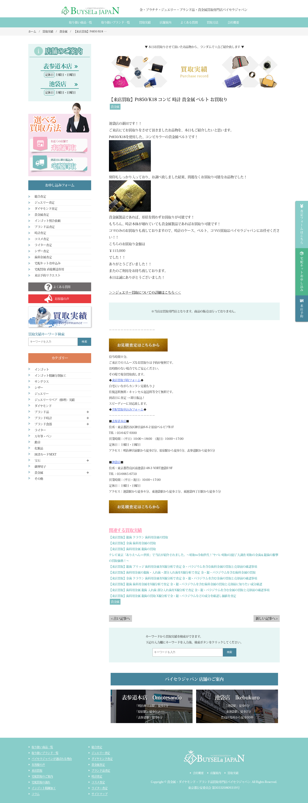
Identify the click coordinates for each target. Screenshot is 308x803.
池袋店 (116, 462)
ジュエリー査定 (44, 202)
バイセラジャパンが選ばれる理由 (52, 758)
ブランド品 (42, 411)
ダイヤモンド (43, 405)
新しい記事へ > (267, 618)
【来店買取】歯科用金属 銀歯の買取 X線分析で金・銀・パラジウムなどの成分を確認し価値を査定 (172, 595)
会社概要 (233, 22)
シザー (39, 387)
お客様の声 (38, 764)
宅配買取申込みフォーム (128, 409)
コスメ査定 (42, 238)
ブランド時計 (43, 418)
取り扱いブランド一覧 (115, 22)
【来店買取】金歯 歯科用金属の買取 (132, 543)
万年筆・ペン (43, 436)
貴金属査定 (42, 214)
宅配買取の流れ (41, 782)
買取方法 (212, 22)
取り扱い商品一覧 (80, 22)
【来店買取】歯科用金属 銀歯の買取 (132, 549)
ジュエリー (42, 393)
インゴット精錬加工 (44, 788)
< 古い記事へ (120, 618)
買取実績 (145, 22)
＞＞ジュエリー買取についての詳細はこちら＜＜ (145, 292)
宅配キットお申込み (47, 263)
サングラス (42, 381)
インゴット (42, 369)
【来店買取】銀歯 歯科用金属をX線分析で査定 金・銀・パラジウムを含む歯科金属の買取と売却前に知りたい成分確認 (185, 584)
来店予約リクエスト (47, 275)
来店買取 (37, 770)
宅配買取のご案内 (42, 776)
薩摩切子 (40, 466)
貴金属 (115, 106)
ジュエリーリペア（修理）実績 (55, 399)
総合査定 (40, 196)
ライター (40, 430)
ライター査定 (43, 245)
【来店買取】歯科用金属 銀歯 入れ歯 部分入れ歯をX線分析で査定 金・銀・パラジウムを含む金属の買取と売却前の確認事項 (189, 590)
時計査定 (40, 232)
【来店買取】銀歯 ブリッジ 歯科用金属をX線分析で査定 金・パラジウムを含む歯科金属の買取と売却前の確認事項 (183, 566)
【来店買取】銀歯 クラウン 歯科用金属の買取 (138, 537)
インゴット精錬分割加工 (50, 375)
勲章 (37, 442)
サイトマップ (99, 794)
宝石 (37, 460)
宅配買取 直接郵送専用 (49, 269)
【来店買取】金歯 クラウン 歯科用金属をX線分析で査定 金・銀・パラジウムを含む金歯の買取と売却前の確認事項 (183, 578)
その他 (39, 478)
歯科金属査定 (43, 257)
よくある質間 (189, 22)
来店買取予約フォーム (126, 380)
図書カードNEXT (45, 454)
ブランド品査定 (45, 226)
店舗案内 (165, 22)
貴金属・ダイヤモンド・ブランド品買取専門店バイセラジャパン (209, 781)
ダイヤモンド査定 (46, 208)
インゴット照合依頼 (47, 220)
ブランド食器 (43, 424)
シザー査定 (42, 251)
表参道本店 (119, 421)
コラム (36, 794)
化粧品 (39, 448)
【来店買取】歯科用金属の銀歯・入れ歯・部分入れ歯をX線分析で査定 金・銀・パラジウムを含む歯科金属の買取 (182, 572)
